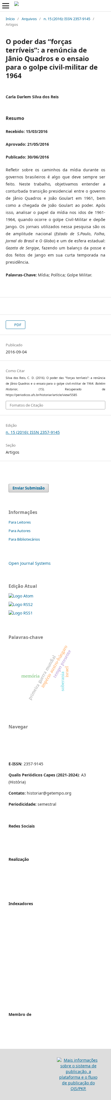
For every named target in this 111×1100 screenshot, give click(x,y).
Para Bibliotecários (24, 539)
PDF (17, 324)
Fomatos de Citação (26, 405)
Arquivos (29, 18)
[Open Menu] (5, 5)
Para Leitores (20, 522)
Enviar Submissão (29, 488)
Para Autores (19, 530)
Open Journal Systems (30, 563)
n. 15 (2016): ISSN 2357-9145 (67, 18)
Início (10, 18)
